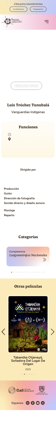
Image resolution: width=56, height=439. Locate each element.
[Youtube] (38, 403)
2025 (28, 369)
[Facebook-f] (33, 403)
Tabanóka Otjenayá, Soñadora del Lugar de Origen (28, 360)
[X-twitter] (43, 403)
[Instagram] (28, 403)
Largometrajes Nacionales (28, 255)
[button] (11, 272)
